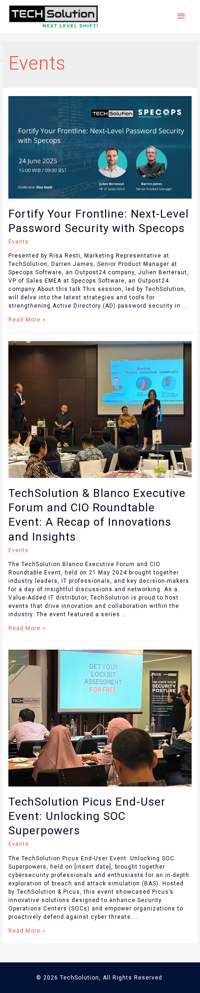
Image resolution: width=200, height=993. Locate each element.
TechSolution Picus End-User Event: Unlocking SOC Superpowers (87, 816)
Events (18, 242)
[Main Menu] (181, 16)
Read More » (27, 319)
